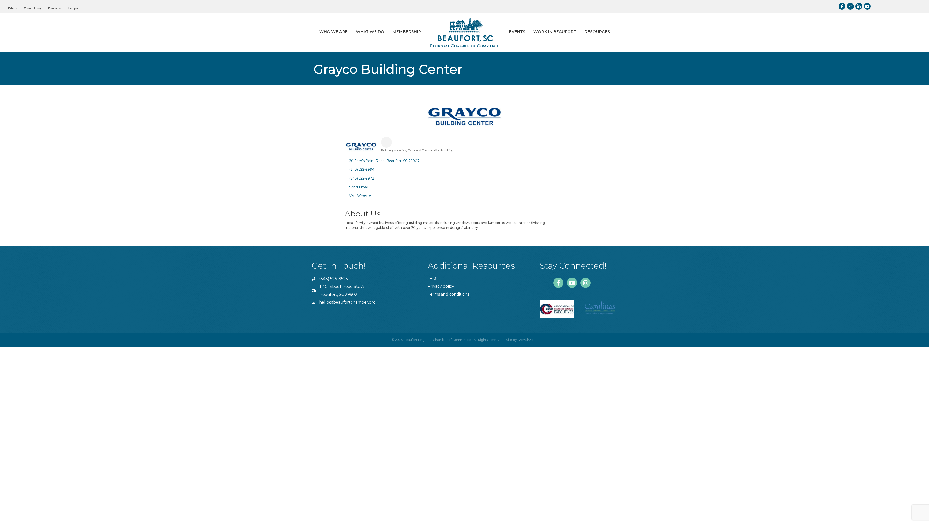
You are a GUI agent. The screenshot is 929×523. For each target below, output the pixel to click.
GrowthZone (527, 340)
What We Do (370, 32)
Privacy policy (441, 286)
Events (54, 8)
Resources (597, 32)
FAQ (432, 278)
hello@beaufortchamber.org (347, 302)
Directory (32, 8)
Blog (12, 8)
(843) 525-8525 (333, 279)
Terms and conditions (448, 294)
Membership (406, 32)
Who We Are (333, 32)
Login (73, 8)
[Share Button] (386, 142)
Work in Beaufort (554, 32)
